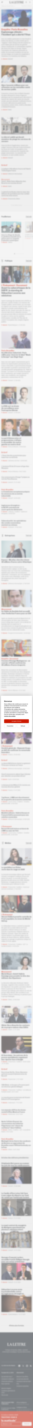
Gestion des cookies (9, 716)
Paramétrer (10, 726)
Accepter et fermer (16, 721)
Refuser (23, 726)
